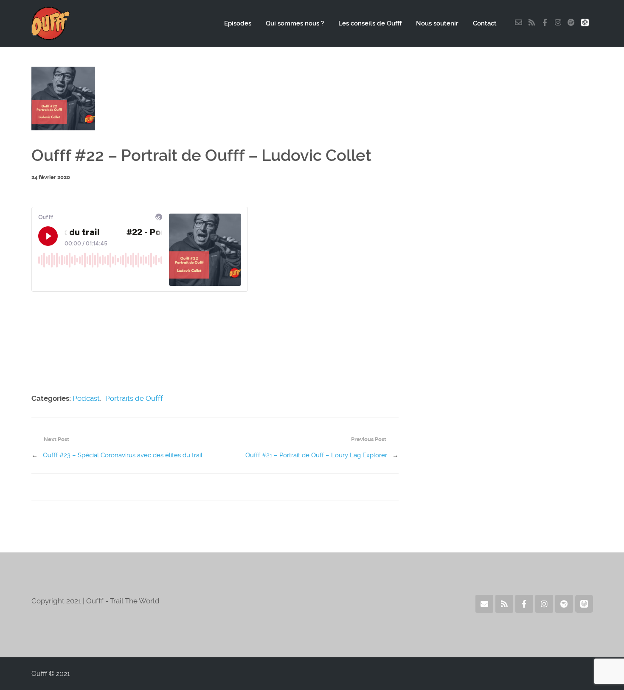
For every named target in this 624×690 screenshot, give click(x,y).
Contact (485, 23)
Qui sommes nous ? (295, 23)
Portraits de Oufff (134, 398)
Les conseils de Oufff (370, 23)
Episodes (237, 23)
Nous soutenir (437, 23)
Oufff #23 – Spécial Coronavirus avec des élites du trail (122, 455)
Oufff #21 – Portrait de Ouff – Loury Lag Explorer (316, 455)
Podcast (86, 398)
